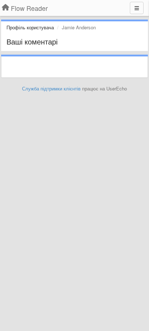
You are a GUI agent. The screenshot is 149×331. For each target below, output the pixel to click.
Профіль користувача (30, 27)
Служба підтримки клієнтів (51, 88)
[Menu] (137, 8)
